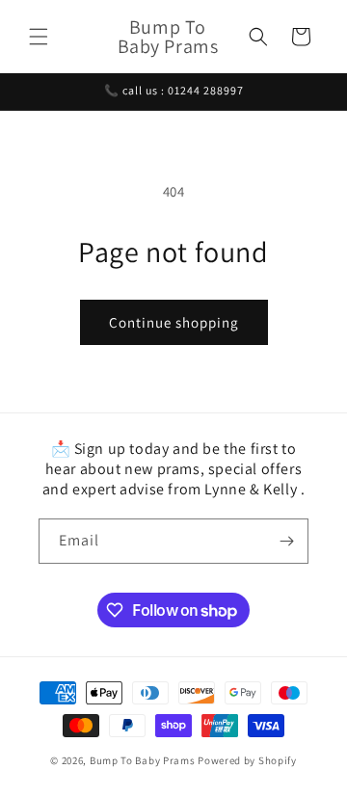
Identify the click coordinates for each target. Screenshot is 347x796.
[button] (38, 36)
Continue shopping (174, 322)
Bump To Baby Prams (144, 760)
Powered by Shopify (247, 760)
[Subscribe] (286, 541)
